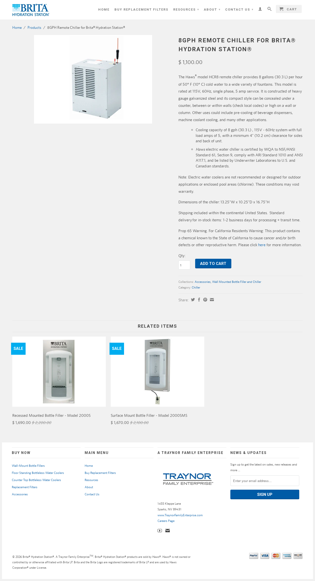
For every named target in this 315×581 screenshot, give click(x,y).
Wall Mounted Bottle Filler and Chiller (236, 282)
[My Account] (260, 9)
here (262, 244)
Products (34, 27)
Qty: (182, 255)
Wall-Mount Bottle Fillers (28, 466)
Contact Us (239, 9)
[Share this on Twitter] (192, 300)
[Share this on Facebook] (198, 300)
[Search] (270, 9)
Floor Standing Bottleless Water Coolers (38, 473)
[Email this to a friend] (211, 300)
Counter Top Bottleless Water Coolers (36, 480)
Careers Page (166, 521)
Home (104, 9)
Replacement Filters (24, 487)
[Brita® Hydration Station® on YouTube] (160, 530)
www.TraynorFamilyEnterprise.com (180, 515)
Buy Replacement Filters (141, 9)
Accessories (203, 282)
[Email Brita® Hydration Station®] (167, 530)
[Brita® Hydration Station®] (46, 10)
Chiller (196, 287)
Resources (186, 9)
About (212, 9)
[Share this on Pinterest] (204, 300)
